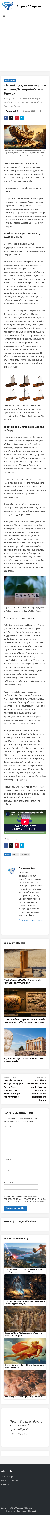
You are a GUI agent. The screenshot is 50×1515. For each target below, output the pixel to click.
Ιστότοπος (9, 1182)
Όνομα (8, 1159)
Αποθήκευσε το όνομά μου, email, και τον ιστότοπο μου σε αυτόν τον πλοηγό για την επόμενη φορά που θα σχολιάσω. (25, 1199)
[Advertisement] (25, 46)
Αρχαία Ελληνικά (28, 6)
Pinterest (32, 1511)
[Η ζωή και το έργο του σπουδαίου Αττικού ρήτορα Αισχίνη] (25, 1042)
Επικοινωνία (6, 1484)
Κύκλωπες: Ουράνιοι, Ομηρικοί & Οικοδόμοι (24, 1397)
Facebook (21, 1511)
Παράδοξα (25, 854)
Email (7, 1171)
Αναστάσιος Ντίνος (13, 111)
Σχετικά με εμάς (7, 1477)
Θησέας (15, 854)
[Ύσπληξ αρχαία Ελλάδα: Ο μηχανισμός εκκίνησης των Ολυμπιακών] (25, 963)
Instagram (10, 1511)
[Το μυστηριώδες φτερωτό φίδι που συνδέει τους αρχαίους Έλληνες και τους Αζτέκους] (25, 1002)
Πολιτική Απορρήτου (10, 1480)
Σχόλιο (8, 1127)
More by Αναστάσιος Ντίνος (31, 920)
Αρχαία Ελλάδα (10, 80)
